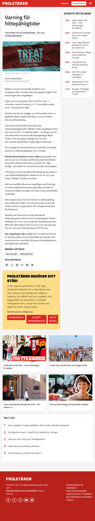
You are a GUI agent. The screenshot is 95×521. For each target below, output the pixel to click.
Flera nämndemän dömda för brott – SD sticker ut (81, 45)
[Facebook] (7, 265)
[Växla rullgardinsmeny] (90, 3)
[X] (12, 265)
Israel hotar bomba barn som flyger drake (81, 35)
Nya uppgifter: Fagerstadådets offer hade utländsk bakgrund (38, 425)
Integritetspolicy (73, 494)
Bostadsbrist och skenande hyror (80, 83)
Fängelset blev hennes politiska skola (80, 65)
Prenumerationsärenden (76, 491)
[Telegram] (22, 265)
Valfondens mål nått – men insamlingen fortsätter (79, 24)
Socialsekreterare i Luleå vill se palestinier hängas (33, 432)
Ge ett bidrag (53, 319)
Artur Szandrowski (13, 78)
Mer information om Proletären (79, 497)
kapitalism (11, 254)
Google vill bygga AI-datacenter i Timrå (80, 91)
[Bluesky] (27, 265)
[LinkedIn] (17, 265)
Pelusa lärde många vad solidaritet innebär (81, 55)
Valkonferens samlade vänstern (24, 446)
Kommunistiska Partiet (33, 485)
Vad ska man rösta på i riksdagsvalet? (27, 439)
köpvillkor (88, 494)
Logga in (64, 3)
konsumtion (26, 254)
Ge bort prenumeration (36, 319)
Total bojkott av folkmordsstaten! (24, 453)
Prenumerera (79, 3)
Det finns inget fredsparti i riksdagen (79, 74)
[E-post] (32, 265)
